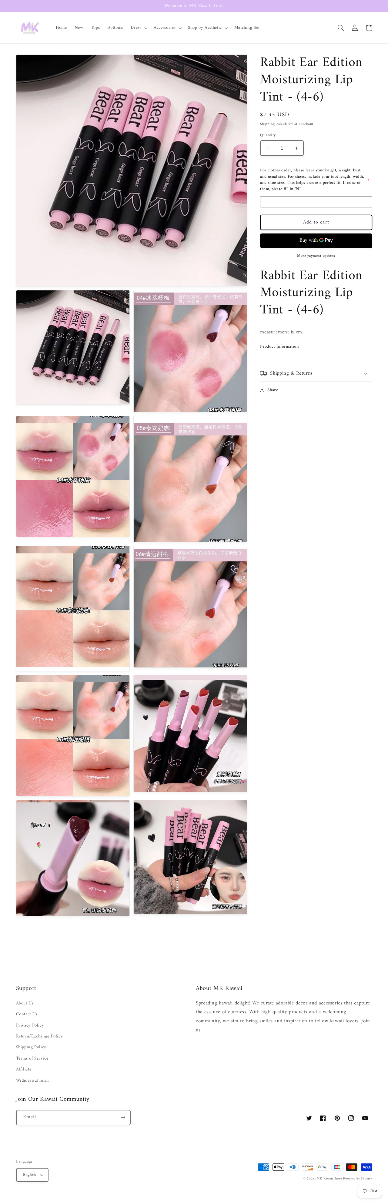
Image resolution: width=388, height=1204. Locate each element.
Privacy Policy (30, 1025)
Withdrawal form (32, 1080)
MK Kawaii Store (329, 1179)
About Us (25, 1003)
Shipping (267, 124)
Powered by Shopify (357, 1179)
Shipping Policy (31, 1047)
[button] (138, 28)
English (29, 1175)
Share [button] (272, 390)
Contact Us (26, 1014)
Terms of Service (32, 1058)
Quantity (268, 135)
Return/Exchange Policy (39, 1036)
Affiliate (24, 1069)
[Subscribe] (123, 1117)
